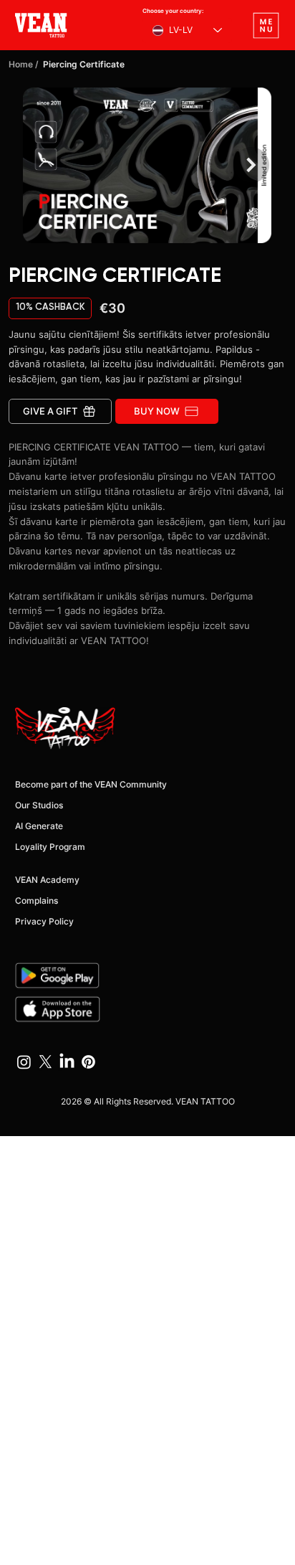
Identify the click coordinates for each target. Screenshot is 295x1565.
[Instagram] (24, 1062)
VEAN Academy (47, 879)
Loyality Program (50, 846)
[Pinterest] (88, 1062)
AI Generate (39, 826)
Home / (24, 64)
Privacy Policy (44, 921)
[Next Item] (251, 165)
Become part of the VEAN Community (91, 784)
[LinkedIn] (67, 1062)
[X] (45, 1062)
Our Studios (39, 805)
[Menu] (265, 25)
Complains (36, 900)
